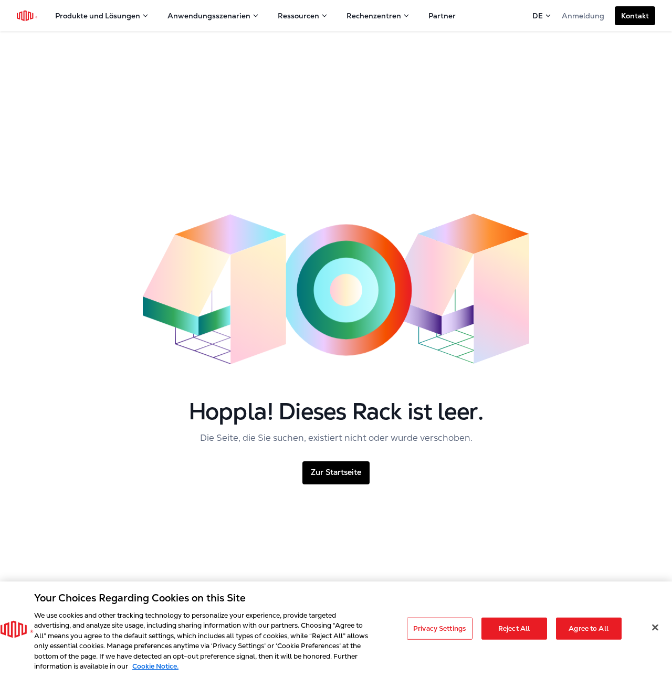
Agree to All (588, 628)
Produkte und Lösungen (97, 15)
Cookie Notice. (155, 666)
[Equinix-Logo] (27, 16)
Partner (442, 15)
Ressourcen (298, 15)
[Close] (655, 627)
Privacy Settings (439, 628)
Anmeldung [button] (583, 15)
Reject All (514, 628)
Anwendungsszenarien (208, 15)
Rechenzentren (373, 15)
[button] (635, 15)
